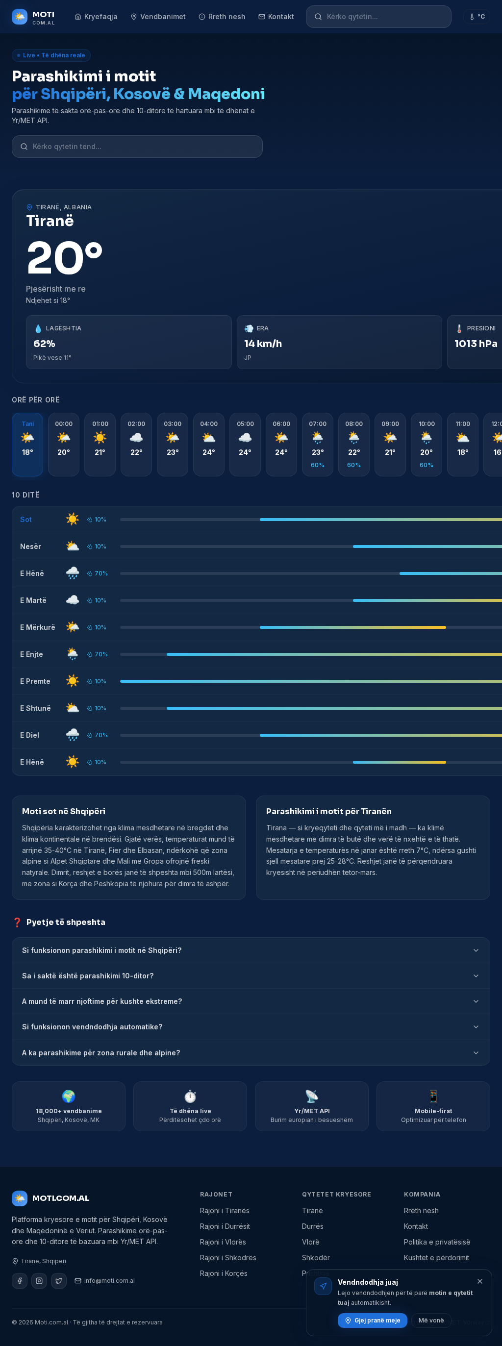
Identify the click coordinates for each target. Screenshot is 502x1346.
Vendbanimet (163, 16)
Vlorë (311, 1242)
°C (481, 16)
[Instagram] (39, 1281)
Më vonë (431, 1320)
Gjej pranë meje (377, 1320)
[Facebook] (19, 1281)
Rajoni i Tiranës (225, 1210)
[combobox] (385, 17)
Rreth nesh (227, 16)
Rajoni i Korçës (224, 1273)
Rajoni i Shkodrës (228, 1257)
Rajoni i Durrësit (225, 1226)
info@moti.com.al (109, 1280)
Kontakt (281, 16)
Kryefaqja (101, 16)
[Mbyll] (480, 1281)
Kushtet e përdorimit (436, 1257)
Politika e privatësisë (437, 1242)
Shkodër (316, 1257)
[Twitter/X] (59, 1281)
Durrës (313, 1226)
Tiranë (312, 1210)
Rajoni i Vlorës (223, 1242)
